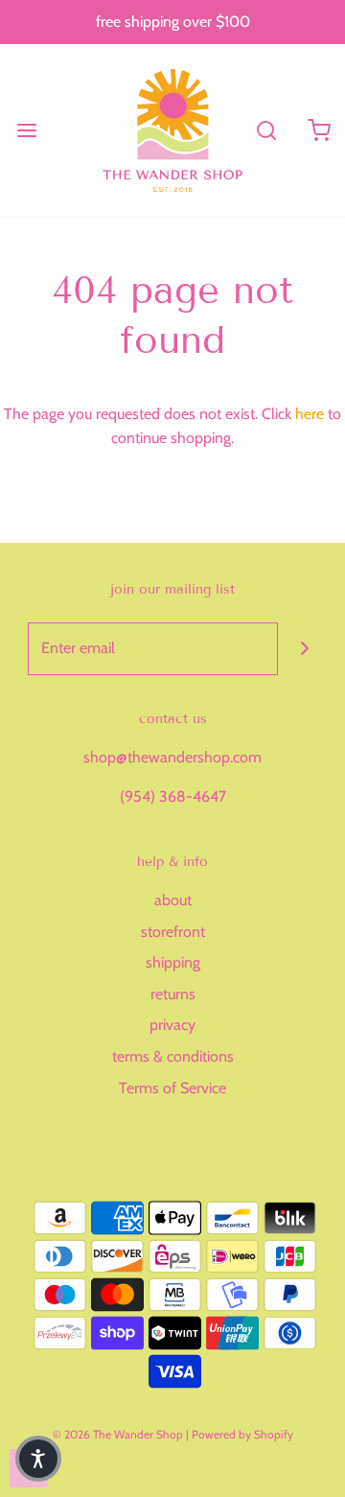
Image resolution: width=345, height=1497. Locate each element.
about (173, 900)
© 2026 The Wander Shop (119, 1434)
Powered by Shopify (242, 1434)
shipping (173, 962)
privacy (173, 1025)
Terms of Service (172, 1088)
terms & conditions (173, 1056)
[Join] (304, 648)
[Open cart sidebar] (318, 130)
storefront (173, 932)
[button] (38, 1459)
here (309, 414)
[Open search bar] (266, 130)
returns (173, 994)
